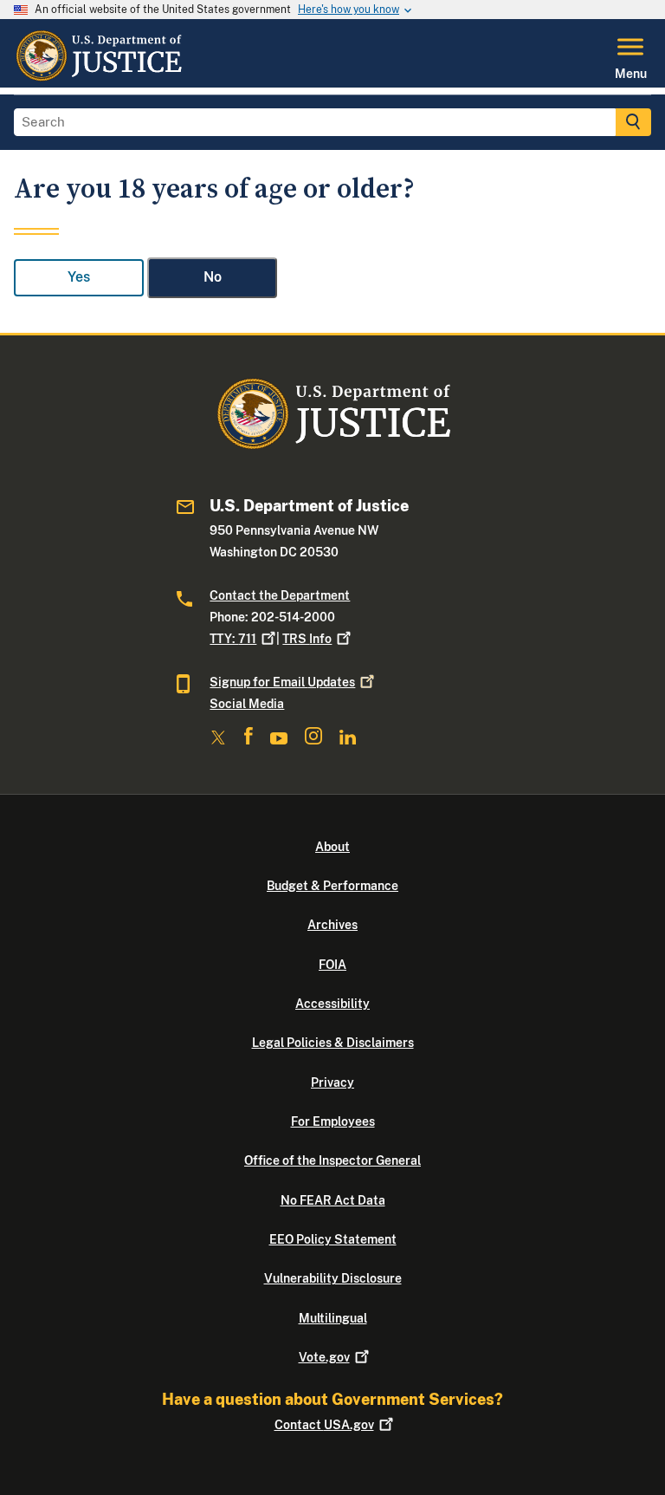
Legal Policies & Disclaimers (333, 1043)
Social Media (247, 704)
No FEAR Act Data (333, 1200)
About (332, 847)
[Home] (98, 77)
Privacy (332, 1082)
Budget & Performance (332, 886)
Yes (79, 277)
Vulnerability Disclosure (333, 1278)
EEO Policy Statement (333, 1239)
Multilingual (333, 1318)
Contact (324, 1425)
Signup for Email (282, 682)
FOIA (332, 965)
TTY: (233, 639)
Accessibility (332, 1004)
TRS (307, 639)
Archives (332, 925)
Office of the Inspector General (332, 1160)
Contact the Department (280, 595)
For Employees (333, 1121)
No (212, 277)
